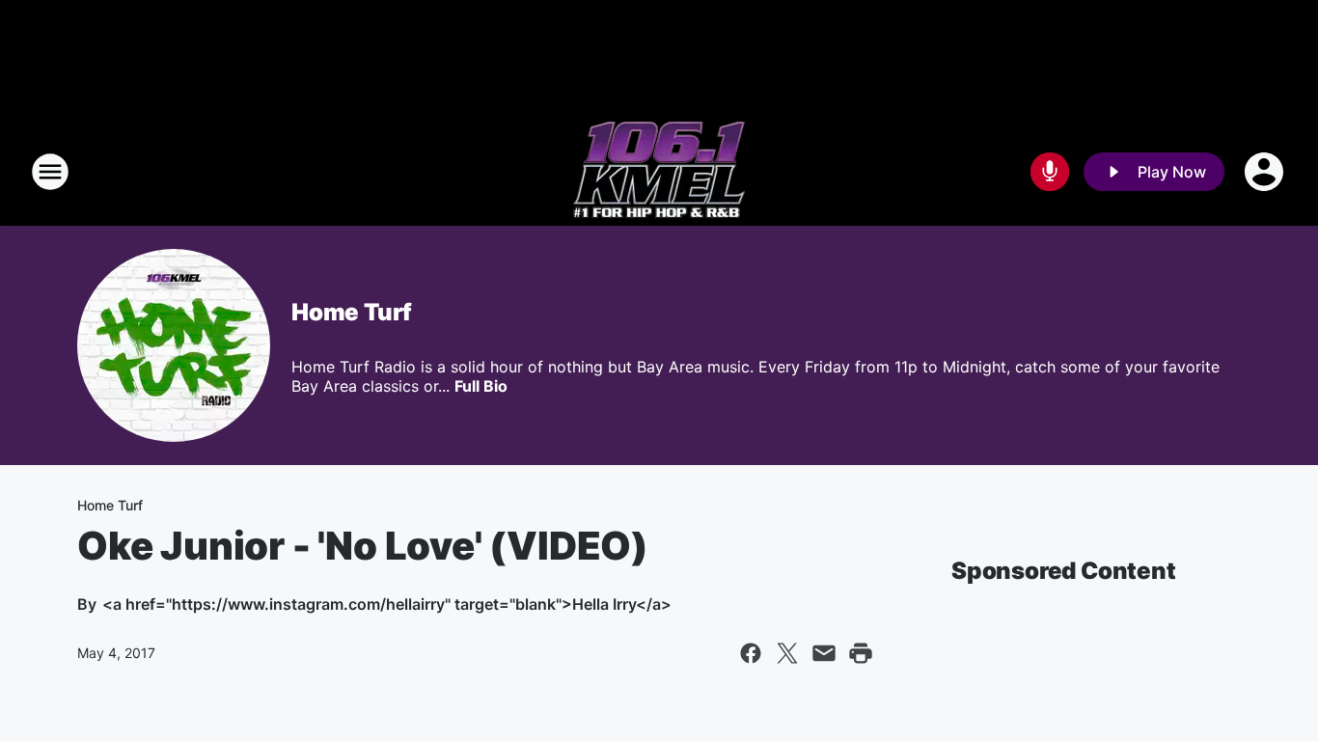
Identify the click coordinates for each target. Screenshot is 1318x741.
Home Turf (351, 312)
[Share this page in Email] (823, 653)
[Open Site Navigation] (50, 171)
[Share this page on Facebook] (750, 653)
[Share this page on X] (787, 653)
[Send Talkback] (1049, 171)
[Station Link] (659, 172)
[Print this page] (860, 653)
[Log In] (1266, 171)
